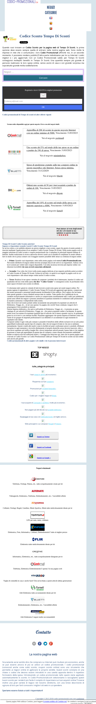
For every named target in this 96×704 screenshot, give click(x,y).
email (34, 644)
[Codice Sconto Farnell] (38, 591)
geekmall (59, 138)
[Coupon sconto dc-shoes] (35, 358)
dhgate (60, 193)
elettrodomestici (47, 417)
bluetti (60, 175)
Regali (50, 424)
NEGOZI (51, 7)
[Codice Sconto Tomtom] (38, 518)
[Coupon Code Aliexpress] (38, 506)
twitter (46, 644)
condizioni (80, 699)
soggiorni (50, 382)
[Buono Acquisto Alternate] (38, 494)
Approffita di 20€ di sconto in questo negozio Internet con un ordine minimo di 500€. (51, 131)
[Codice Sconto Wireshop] (38, 579)
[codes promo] (51, 17)
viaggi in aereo (39, 375)
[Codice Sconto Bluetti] (38, 603)
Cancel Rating (58, 235)
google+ (51, 644)
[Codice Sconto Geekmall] (38, 567)
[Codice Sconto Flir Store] (38, 542)
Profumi (58, 424)
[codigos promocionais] (51, 28)
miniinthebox (60, 155)
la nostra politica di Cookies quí (55, 701)
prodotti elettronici (54, 410)
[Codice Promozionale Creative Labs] (38, 555)
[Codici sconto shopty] (50, 358)
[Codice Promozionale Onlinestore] (38, 482)
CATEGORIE (51, 12)
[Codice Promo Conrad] (38, 530)
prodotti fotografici (49, 389)
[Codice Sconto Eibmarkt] (38, 615)
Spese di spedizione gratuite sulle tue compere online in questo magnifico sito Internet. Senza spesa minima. (52, 166)
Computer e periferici (41, 403)
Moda (54, 396)
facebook (40, 644)
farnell (60, 210)
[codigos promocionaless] (51, 23)
